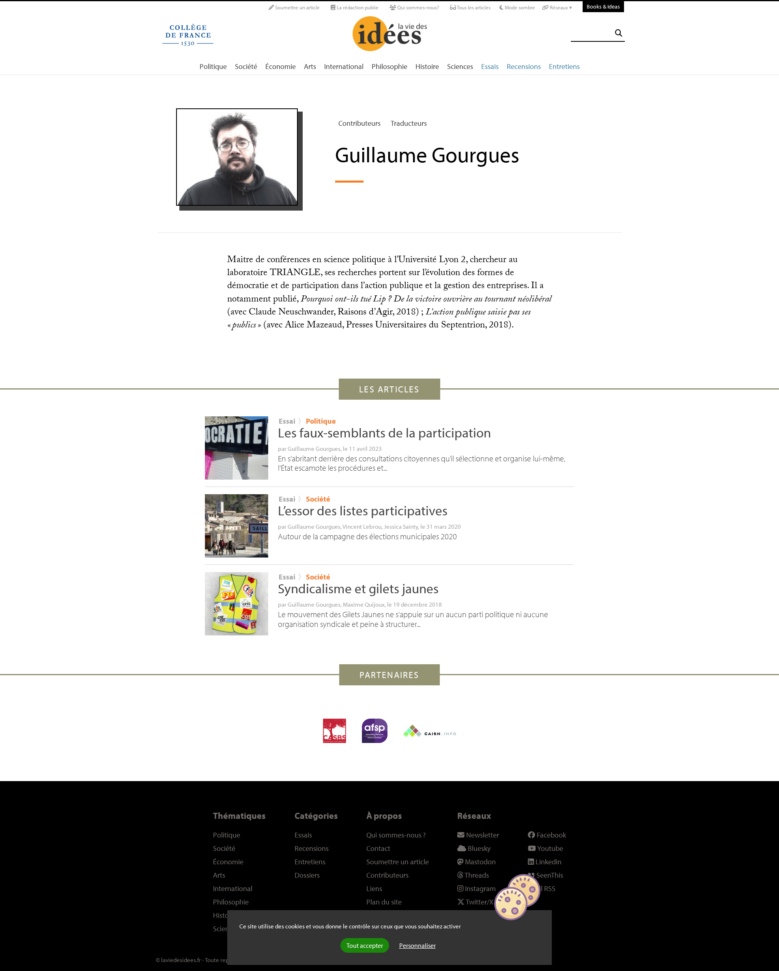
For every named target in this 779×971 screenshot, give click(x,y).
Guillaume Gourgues (314, 448)
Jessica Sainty (401, 526)
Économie (280, 66)
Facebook (550, 835)
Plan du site (384, 901)
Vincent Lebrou (361, 526)
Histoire (427, 66)
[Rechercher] (619, 33)
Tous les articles (473, 7)
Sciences (460, 66)
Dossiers (307, 875)
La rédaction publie (357, 7)
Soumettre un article (297, 7)
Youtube (549, 848)
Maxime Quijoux (364, 604)
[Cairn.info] (429, 731)
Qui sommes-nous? (417, 7)
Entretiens (564, 66)
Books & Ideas (603, 6)
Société (246, 66)
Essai (287, 421)
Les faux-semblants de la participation (384, 432)
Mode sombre (519, 7)
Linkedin (548, 861)
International (344, 66)
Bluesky (478, 848)
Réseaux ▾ (560, 7)
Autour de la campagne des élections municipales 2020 (367, 536)
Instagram (479, 888)
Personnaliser (417, 945)
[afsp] (374, 731)
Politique (213, 66)
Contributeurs (359, 123)
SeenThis (549, 875)
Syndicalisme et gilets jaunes (358, 588)
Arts (310, 66)
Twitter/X (479, 901)
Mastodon (479, 861)
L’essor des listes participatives (363, 510)
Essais (490, 66)
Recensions (524, 66)
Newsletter (482, 835)
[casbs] (334, 731)
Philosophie (389, 66)
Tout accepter (364, 945)
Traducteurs (409, 123)
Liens (374, 888)
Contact (378, 848)
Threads (476, 875)
